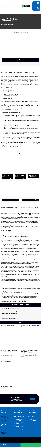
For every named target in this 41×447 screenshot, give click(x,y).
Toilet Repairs (3, 431)
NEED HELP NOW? (38, 3)
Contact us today (8, 84)
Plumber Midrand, (14, 441)
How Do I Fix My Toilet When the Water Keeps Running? (29, 351)
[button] (20, 63)
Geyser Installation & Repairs (9, 200)
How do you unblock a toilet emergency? (9, 313)
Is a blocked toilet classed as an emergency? (10, 308)
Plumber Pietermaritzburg (23, 441)
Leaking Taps (3, 416)
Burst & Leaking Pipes (5, 149)
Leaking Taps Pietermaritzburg (30, 200)
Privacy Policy (3, 420)
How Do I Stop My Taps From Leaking (9, 350)
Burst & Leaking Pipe (5, 429)
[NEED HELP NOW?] (35, 6)
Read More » (23, 358)
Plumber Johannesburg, (6, 441)
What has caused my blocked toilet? (9, 318)
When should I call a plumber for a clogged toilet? (11, 311)
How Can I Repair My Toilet (6, 386)
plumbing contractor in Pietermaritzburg (23, 76)
